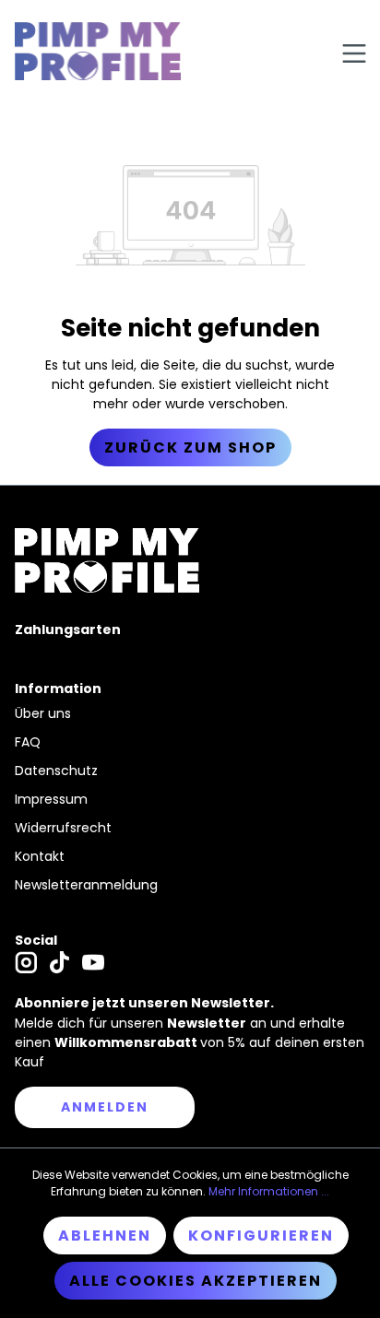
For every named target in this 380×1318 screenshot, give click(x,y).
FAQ (28, 742)
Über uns (43, 713)
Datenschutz (56, 770)
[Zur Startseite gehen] (50, 51)
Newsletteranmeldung (86, 885)
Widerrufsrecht (63, 827)
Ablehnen (104, 1235)
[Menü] (347, 51)
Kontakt (40, 856)
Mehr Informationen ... (268, 1191)
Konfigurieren (261, 1235)
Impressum (51, 799)
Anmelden (104, 1107)
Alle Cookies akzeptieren (195, 1280)
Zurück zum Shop (190, 447)
